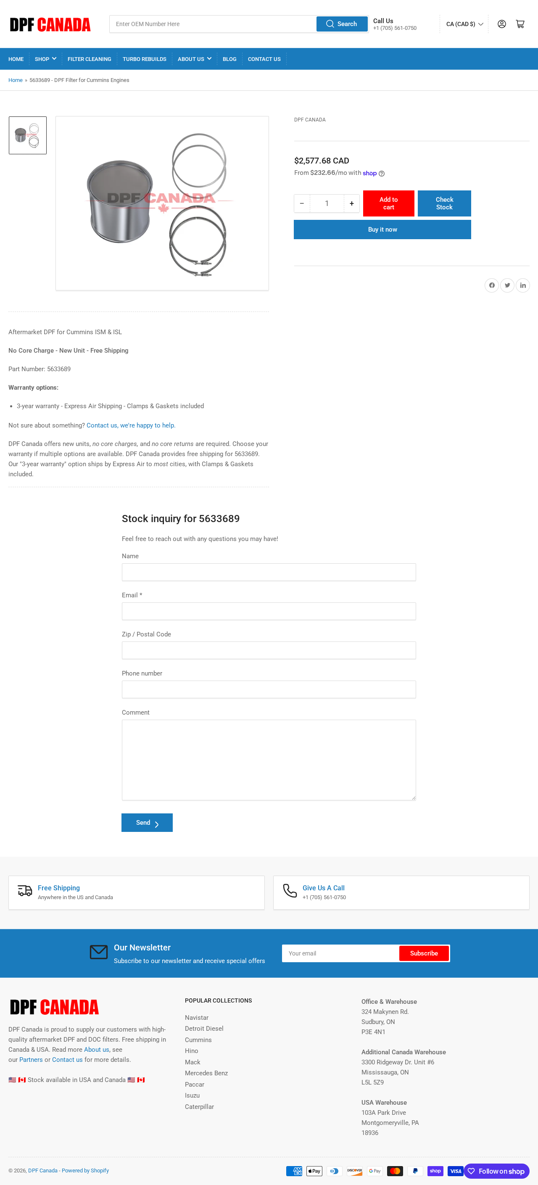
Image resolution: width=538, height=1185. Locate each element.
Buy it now (382, 229)
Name (130, 556)
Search (347, 24)
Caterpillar (199, 1107)
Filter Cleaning (89, 59)
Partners (31, 1060)
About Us (191, 59)
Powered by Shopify (85, 1170)
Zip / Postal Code (146, 634)
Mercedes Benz (206, 1073)
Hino (191, 1051)
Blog (230, 59)
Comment (136, 712)
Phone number (142, 673)
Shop (42, 59)
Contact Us (264, 59)
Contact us (67, 1060)
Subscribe (424, 953)
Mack (192, 1062)
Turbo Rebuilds (144, 59)
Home (16, 59)
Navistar (196, 1017)
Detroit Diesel (204, 1028)
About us (96, 1049)
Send (143, 822)
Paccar (194, 1084)
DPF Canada (310, 120)
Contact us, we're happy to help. (131, 425)
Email (132, 595)
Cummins (198, 1040)
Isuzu (192, 1095)
